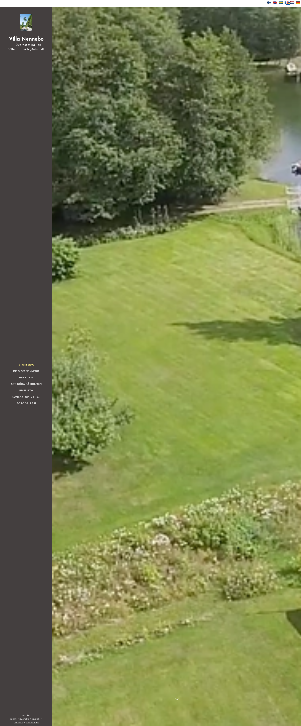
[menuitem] (26, 365)
